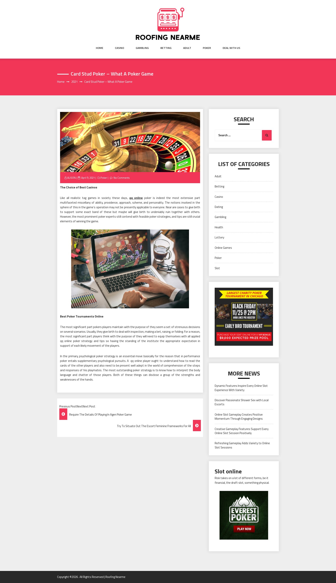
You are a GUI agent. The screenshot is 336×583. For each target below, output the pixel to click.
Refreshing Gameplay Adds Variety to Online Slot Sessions (242, 445)
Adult (187, 48)
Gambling (142, 48)
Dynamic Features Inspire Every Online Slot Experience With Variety (241, 387)
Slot (217, 268)
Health (219, 227)
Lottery (219, 237)
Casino (119, 48)
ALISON (71, 178)
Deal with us (231, 48)
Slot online (228, 471)
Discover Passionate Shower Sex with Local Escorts (242, 402)
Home (99, 48)
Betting (166, 48)
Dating (219, 207)
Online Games (223, 247)
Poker (207, 48)
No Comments (122, 178)
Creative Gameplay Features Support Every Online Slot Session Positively (242, 431)
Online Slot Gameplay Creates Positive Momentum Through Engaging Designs (239, 416)
